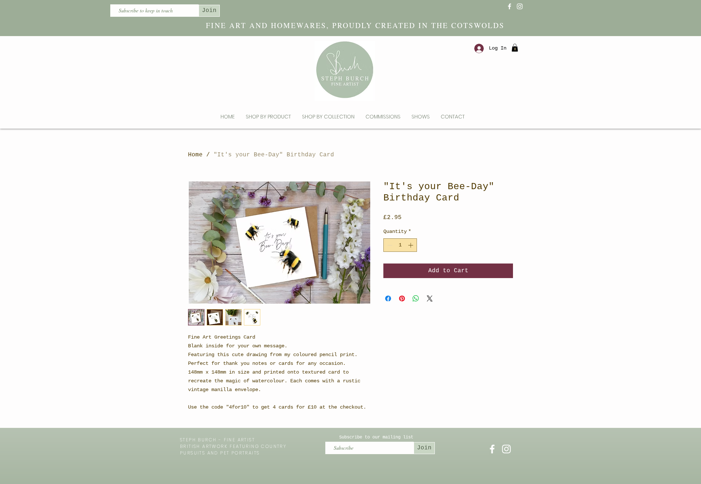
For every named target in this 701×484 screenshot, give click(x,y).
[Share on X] (429, 298)
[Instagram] (520, 6)
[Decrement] (389, 245)
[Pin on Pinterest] (402, 298)
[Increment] (411, 245)
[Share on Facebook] (388, 298)
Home (195, 155)
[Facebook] (509, 6)
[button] (515, 48)
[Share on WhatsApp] (415, 298)
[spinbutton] (400, 245)
